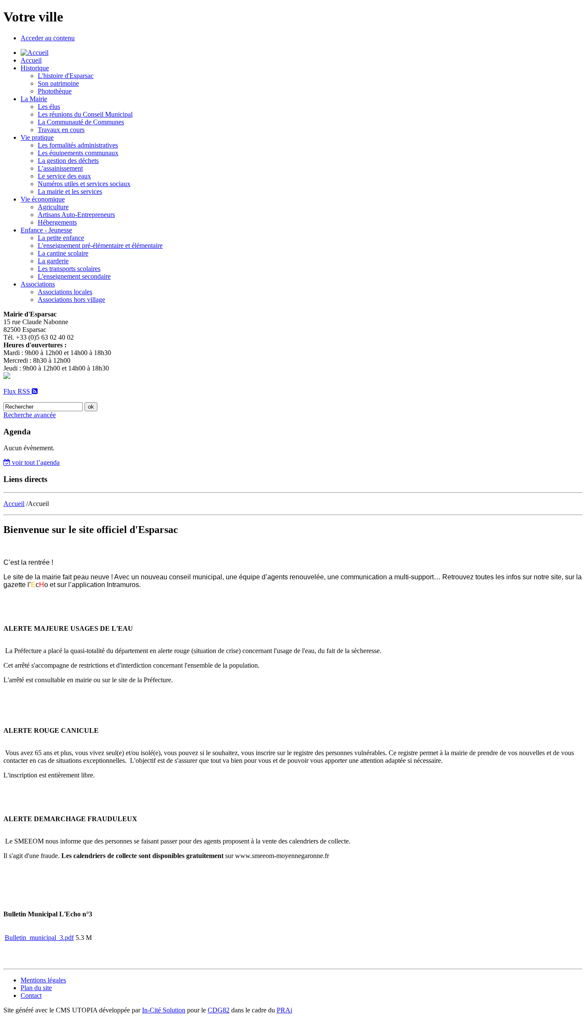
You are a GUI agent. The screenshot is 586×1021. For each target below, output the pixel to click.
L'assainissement (60, 168)
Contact (31, 995)
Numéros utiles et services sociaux (84, 183)
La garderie (53, 261)
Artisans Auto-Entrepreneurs (76, 214)
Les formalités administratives (78, 145)
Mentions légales (43, 980)
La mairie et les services (70, 191)
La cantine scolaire (63, 253)
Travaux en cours (61, 129)
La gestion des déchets (68, 160)
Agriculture (53, 207)
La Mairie (34, 98)
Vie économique (43, 199)
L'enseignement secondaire (74, 276)
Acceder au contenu (48, 38)
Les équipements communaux (78, 153)
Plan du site (36, 987)
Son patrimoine (58, 83)
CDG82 (219, 1010)
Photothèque (55, 91)
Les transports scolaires (69, 268)
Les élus (49, 106)
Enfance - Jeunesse (46, 230)
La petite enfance (61, 237)
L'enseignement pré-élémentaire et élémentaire (100, 245)
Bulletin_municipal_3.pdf (39, 937)
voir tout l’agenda (35, 462)
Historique (35, 68)
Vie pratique (37, 137)
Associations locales (65, 291)
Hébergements (57, 222)
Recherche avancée (29, 415)
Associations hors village (71, 299)
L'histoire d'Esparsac (66, 75)
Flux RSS (17, 391)
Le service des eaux (64, 176)
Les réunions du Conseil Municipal (85, 114)
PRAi (284, 1010)
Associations (38, 284)
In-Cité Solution (163, 1010)
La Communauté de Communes (81, 122)
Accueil (31, 60)
